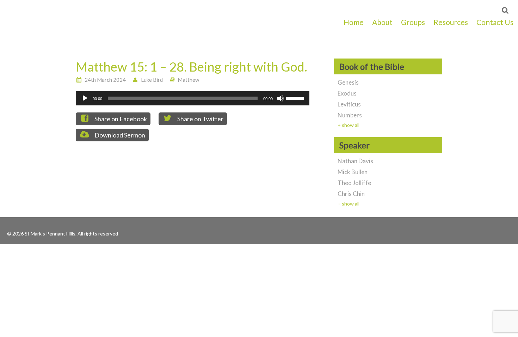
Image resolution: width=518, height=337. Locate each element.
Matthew (188, 79)
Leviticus (349, 104)
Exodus (347, 93)
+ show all (348, 125)
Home (354, 22)
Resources (450, 22)
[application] (192, 98)
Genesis (348, 82)
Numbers (350, 115)
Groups (413, 22)
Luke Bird (152, 79)
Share (120, 119)
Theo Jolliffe (354, 182)
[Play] (84, 98)
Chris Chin (351, 193)
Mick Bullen (353, 172)
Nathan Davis (355, 161)
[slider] (296, 97)
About (382, 22)
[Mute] (280, 98)
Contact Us (494, 22)
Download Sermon (119, 135)
